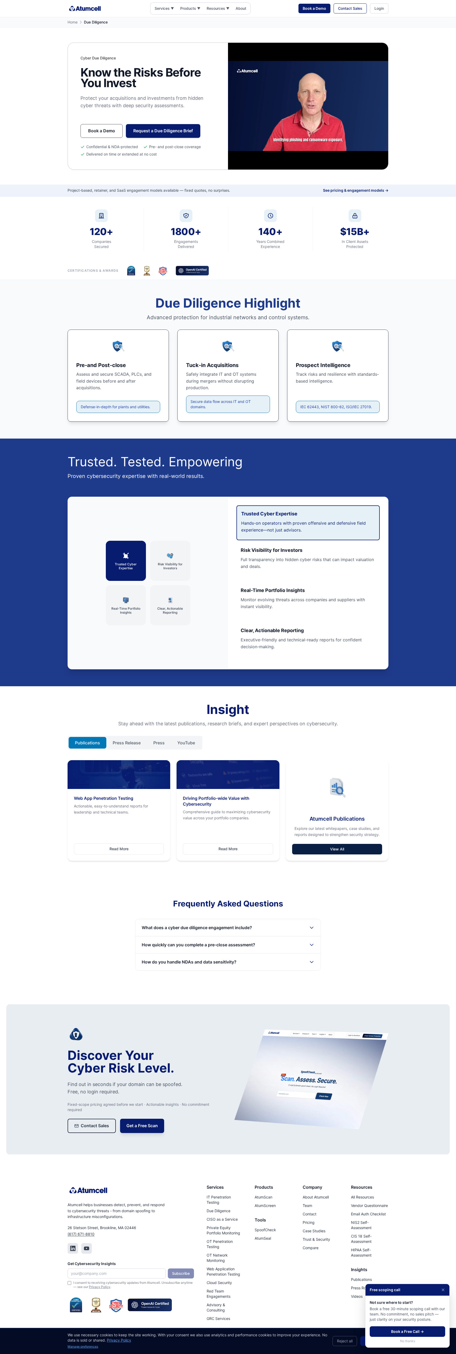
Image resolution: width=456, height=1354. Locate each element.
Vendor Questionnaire (369, 1205)
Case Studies (314, 1231)
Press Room (361, 1288)
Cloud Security (219, 1282)
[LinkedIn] (73, 1248)
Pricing (309, 1222)
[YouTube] (86, 1248)
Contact (309, 1214)
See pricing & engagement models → (355, 190)
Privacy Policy (99, 1287)
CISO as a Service (222, 1219)
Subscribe (181, 1273)
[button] (164, 8)
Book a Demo (314, 8)
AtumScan (263, 1197)
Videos (357, 1296)
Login (379, 8)
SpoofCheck (265, 1230)
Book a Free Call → (407, 1331)
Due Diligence (218, 1211)
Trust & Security (316, 1239)
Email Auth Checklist (368, 1214)
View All (337, 849)
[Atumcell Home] (85, 8)
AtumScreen (265, 1205)
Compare (311, 1247)
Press (159, 742)
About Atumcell (316, 1197)
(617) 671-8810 (81, 1234)
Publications (87, 742)
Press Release (127, 742)
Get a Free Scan (142, 1125)
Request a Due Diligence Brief (163, 130)
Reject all (345, 1341)
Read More (119, 849)
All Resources (362, 1197)
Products (188, 8)
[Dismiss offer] (443, 1290)
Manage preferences (83, 1346)
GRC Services (218, 1318)
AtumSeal (263, 1238)
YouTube (186, 742)
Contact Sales (350, 8)
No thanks (407, 1341)
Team (307, 1205)
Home (73, 22)
